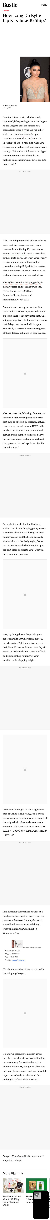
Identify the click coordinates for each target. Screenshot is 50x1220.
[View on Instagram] (25, 373)
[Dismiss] (45, 1194)
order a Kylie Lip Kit (26, 129)
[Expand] (36, 1194)
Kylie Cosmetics (19, 1156)
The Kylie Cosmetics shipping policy (22, 282)
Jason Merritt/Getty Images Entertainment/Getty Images (49, 79)
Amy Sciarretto (11, 105)
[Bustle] (10, 5)
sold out (24, 134)
